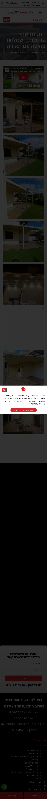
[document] (23, 399)
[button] (4, 390)
